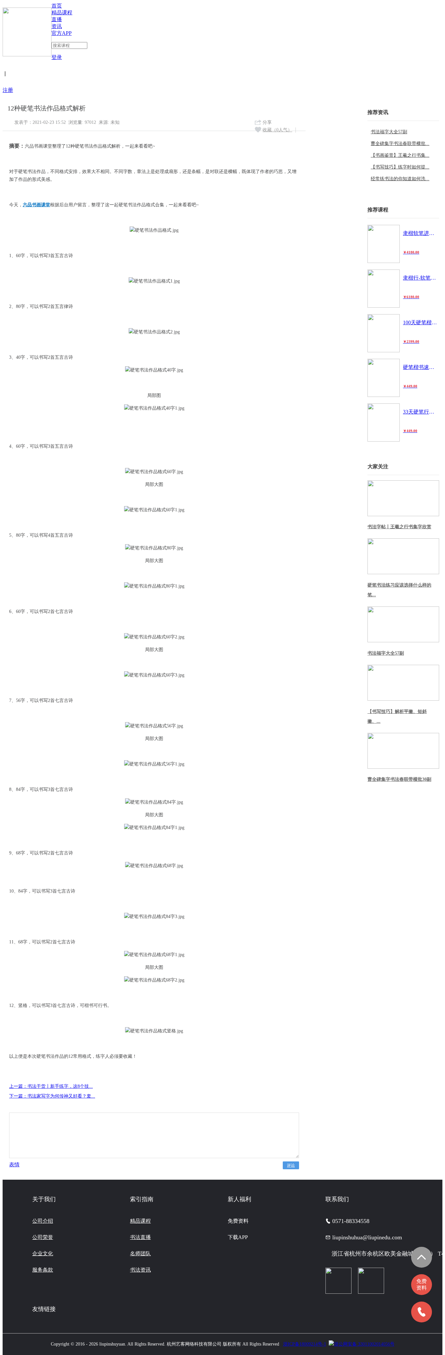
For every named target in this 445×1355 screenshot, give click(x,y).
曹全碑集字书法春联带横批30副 (399, 779)
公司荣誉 (42, 1237)
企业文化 (42, 1253)
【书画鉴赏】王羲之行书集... (400, 155)
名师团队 (140, 1253)
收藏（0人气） (277, 129)
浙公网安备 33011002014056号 (364, 1344)
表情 (14, 1164)
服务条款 (42, 1270)
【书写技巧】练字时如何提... (400, 167)
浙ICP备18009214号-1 (304, 1344)
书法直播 (140, 1237)
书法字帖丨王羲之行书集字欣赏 (399, 526)
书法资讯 (140, 1270)
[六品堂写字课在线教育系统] (27, 29)
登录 (56, 57)
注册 (8, 90)
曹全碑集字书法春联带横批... (400, 143)
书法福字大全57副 (389, 131)
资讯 (56, 26)
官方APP (61, 33)
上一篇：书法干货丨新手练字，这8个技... (51, 1086)
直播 (56, 19)
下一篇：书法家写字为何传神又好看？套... (52, 1096)
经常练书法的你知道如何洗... (400, 178)
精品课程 (61, 12)
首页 (56, 5)
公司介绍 (42, 1221)
